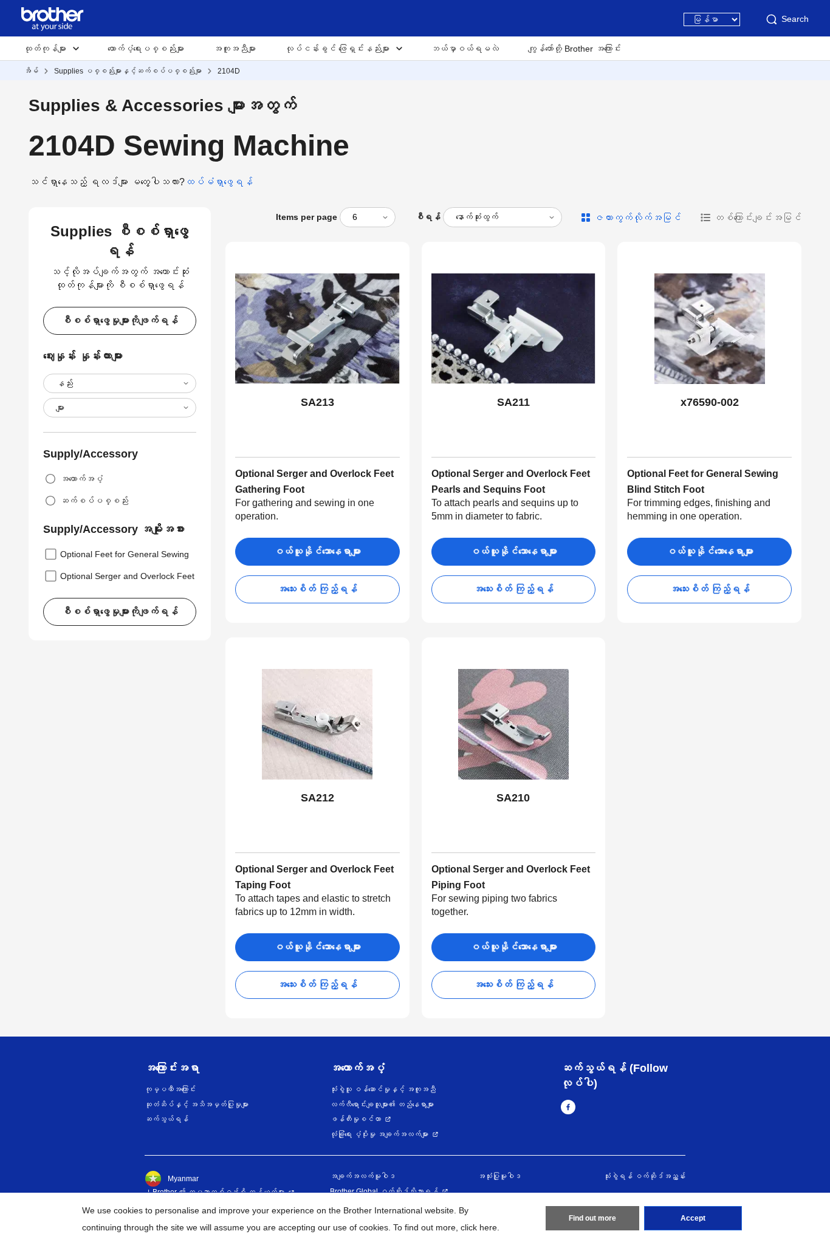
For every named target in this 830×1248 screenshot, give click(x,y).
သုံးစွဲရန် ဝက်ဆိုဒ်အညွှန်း (644, 1176)
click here (479, 1227)
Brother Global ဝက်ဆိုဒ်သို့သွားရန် (384, 1191)
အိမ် (31, 71)
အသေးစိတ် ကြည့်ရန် (317, 589)
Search (795, 19)
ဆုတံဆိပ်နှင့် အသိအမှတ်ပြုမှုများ (197, 1104)
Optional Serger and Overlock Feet (127, 576)
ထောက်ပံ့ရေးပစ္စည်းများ (146, 48)
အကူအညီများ (234, 48)
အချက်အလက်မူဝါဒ (363, 1176)
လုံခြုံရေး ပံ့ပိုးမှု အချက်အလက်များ (379, 1134)
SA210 (513, 798)
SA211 (513, 402)
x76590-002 (710, 402)
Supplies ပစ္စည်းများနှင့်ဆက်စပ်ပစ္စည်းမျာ (128, 71)
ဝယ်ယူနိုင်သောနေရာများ (317, 551)
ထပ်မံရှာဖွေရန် (219, 182)
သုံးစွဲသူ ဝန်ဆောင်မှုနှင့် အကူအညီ (383, 1089)
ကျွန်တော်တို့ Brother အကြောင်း (574, 48)
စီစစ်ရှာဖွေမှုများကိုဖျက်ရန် (119, 320)
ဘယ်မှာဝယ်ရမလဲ (465, 48)
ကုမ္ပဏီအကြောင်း (170, 1089)
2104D (229, 71)
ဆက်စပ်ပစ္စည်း (94, 501)
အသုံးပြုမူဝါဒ (499, 1176)
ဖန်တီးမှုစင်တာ (355, 1119)
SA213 (317, 402)
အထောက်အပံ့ (81, 479)
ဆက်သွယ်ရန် (166, 1119)
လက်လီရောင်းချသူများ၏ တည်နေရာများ (382, 1104)
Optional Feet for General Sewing (124, 554)
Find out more (592, 1218)
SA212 (317, 798)
